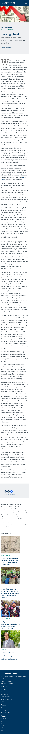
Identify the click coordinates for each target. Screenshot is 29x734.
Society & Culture (5, 697)
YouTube (3, 725)
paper (10, 130)
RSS (2, 730)
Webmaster (11, 683)
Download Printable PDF (9, 494)
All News (3, 689)
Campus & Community (6, 699)
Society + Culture (6, 27)
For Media (3, 710)
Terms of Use (9, 681)
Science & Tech (5, 694)
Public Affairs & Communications (9, 713)
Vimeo (2, 723)
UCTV (2, 728)
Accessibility (4, 683)
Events (2, 701)
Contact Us (4, 708)
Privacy (3, 681)
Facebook (3, 719)
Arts (2, 692)
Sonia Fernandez (6, 48)
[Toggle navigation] (26, 2)
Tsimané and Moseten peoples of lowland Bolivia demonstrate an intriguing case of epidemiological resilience (10, 593)
